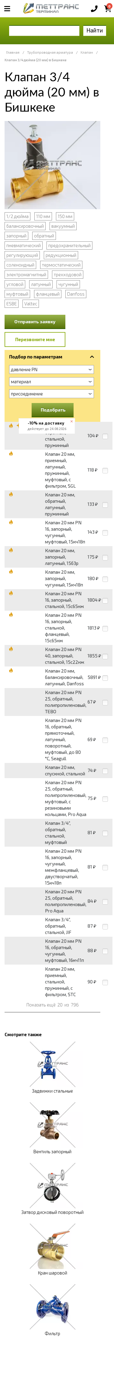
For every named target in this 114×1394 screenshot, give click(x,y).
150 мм (65, 216)
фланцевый (48, 294)
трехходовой (67, 274)
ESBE (11, 303)
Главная (12, 52)
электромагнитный (26, 274)
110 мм (43, 216)
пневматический (23, 245)
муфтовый (17, 294)
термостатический (61, 264)
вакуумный (63, 226)
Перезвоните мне (35, 339)
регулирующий (22, 255)
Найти (94, 30)
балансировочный (25, 226)
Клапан (87, 52)
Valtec (30, 303)
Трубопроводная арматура (50, 52)
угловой (14, 284)
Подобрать (53, 409)
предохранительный (69, 245)
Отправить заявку (35, 321)
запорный (16, 235)
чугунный (68, 284)
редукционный (61, 255)
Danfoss (76, 294)
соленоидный (20, 264)
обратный (44, 235)
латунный (41, 284)
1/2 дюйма (17, 216)
